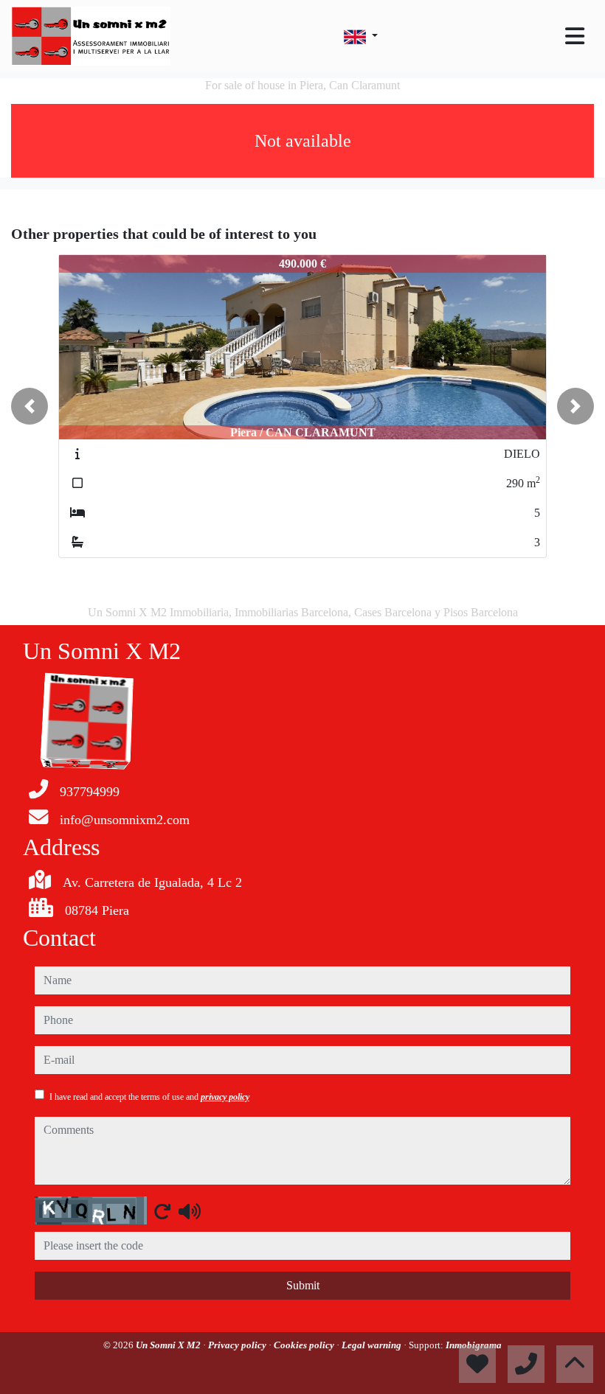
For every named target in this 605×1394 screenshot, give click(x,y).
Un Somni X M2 (169, 1345)
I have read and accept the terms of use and (149, 1097)
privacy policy (225, 1097)
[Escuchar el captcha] (189, 1211)
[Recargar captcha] (162, 1211)
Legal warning (373, 1345)
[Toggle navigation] (574, 36)
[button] (29, 406)
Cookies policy (305, 1345)
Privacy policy (238, 1345)
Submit (302, 1285)
